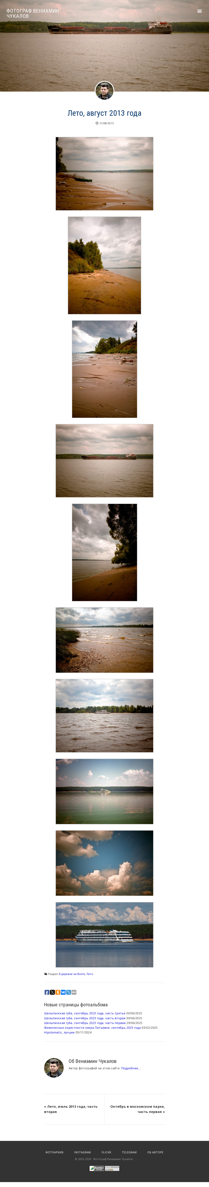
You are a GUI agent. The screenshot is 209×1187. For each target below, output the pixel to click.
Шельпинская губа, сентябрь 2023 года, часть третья (84, 1013)
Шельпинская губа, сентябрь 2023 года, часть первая (85, 1023)
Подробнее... (130, 1068)
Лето (89, 974)
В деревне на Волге (72, 974)
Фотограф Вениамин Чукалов (33, 13)
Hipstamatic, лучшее (59, 1032)
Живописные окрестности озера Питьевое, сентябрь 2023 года (92, 1028)
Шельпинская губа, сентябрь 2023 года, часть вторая (84, 1018)
